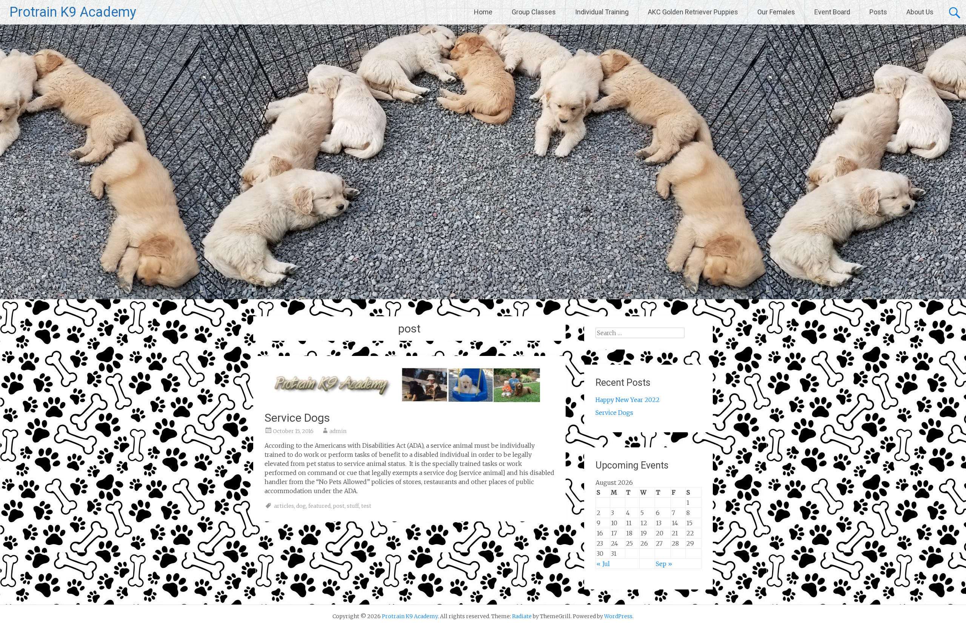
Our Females (776, 12)
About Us (920, 12)
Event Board (832, 12)
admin (337, 431)
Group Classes (534, 12)
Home (483, 12)
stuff (353, 506)
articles (284, 506)
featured (319, 506)
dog (301, 506)
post (339, 506)
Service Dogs (297, 417)
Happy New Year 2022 (627, 400)
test (366, 506)
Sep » (664, 564)
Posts (878, 12)
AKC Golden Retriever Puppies (693, 12)
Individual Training (602, 12)
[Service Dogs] (402, 401)
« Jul (603, 564)
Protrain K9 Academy (72, 12)
